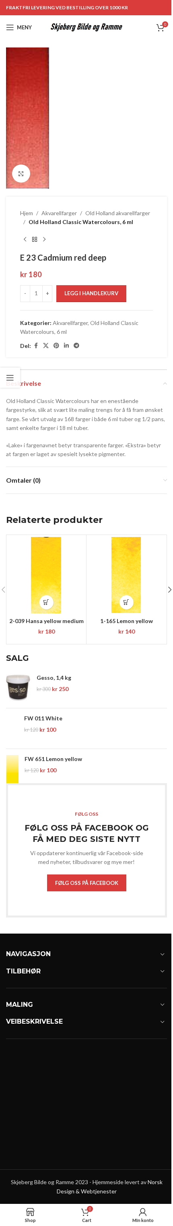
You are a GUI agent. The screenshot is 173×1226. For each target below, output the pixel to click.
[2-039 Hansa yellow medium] (46, 575)
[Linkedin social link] (66, 345)
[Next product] (44, 240)
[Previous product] (25, 240)
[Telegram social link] (76, 345)
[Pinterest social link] (56, 345)
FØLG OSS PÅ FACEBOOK (86, 883)
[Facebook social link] (36, 345)
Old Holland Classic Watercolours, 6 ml (81, 221)
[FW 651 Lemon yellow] (12, 769)
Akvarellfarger (59, 213)
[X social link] (46, 345)
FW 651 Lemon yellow (53, 758)
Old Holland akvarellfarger (117, 213)
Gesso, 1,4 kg (54, 677)
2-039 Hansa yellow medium (46, 620)
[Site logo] (87, 26)
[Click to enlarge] (21, 174)
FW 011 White (43, 718)
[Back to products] (34, 240)
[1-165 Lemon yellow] (126, 575)
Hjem (26, 213)
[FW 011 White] (12, 728)
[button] (46, 602)
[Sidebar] (10, 378)
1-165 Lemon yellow (126, 620)
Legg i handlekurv (91, 293)
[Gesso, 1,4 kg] (18, 688)
